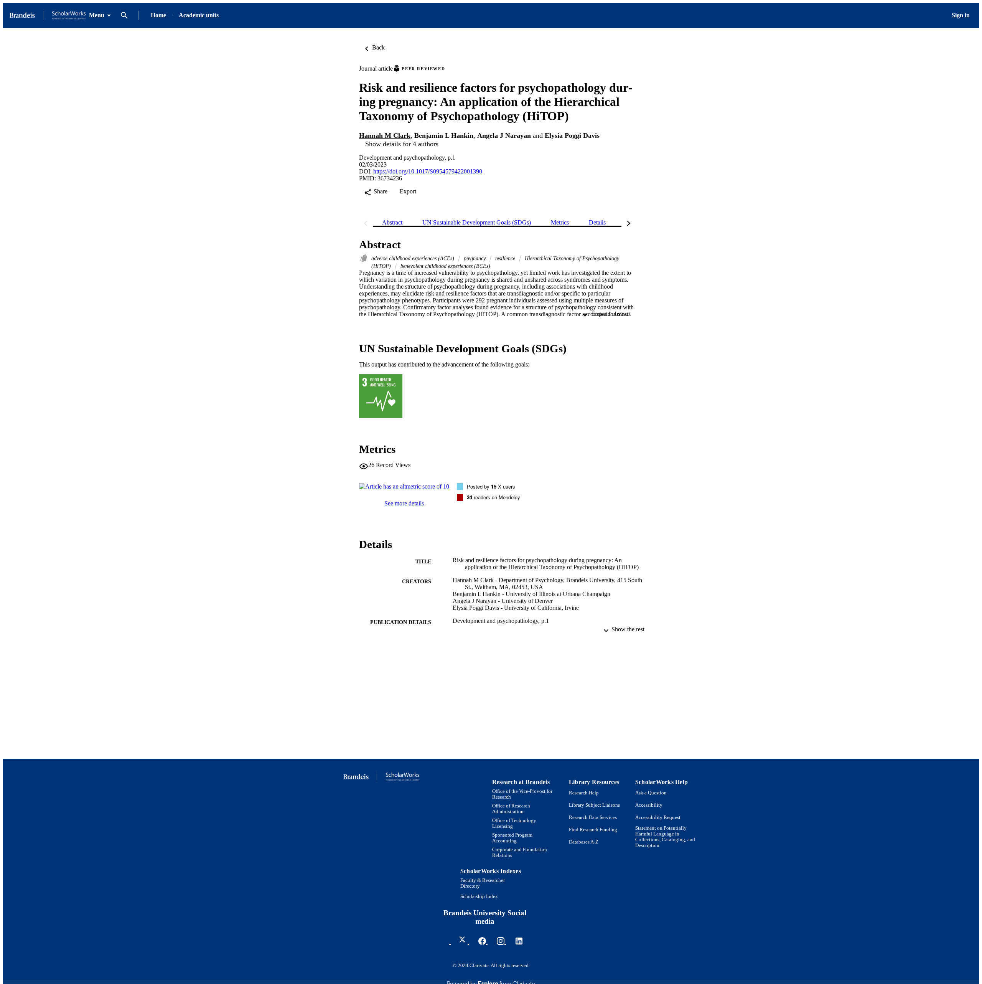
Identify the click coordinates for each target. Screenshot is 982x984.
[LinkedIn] (519, 941)
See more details (404, 503)
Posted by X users (491, 486)
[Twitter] (464, 941)
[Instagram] (500, 941)
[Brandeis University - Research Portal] (47, 15)
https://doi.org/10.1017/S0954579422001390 (427, 171)
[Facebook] (482, 941)
